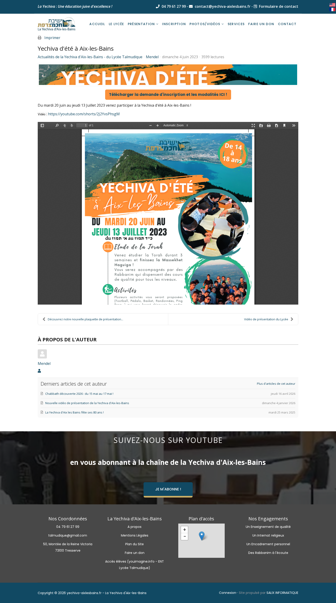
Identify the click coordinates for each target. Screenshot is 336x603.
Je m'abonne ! (168, 489)
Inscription (174, 24)
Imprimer (52, 37)
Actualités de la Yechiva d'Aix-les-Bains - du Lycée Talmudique (90, 57)
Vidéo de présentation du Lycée (266, 319)
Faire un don (261, 24)
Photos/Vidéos (204, 24)
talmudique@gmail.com (67, 535)
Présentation (141, 24)
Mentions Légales (134, 535)
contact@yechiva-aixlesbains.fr (222, 6)
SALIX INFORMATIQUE (282, 592)
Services (236, 24)
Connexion (227, 592)
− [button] (184, 536)
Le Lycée (116, 24)
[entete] (168, 74)
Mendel (152, 56)
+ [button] (184, 529)
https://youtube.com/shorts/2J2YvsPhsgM (84, 113)
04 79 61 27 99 (173, 6)
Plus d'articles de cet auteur (276, 384)
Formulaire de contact (278, 6)
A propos (134, 526)
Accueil (97, 24)
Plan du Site (134, 544)
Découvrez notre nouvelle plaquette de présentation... (85, 319)
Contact (287, 24)
